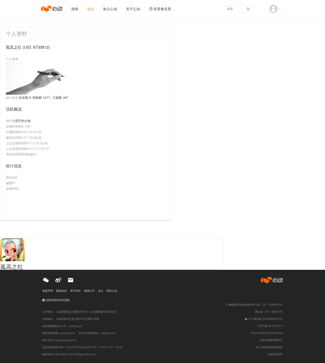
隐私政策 (61, 290)
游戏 (74, 8)
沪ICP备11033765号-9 (270, 326)
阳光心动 (112, 290)
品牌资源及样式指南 (58, 300)
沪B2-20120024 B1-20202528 (266, 333)
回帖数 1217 (41, 97)
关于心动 (133, 8)
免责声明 (47, 290)
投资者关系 (162, 8)
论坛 (90, 8)
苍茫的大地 (23, 120)
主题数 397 (60, 97)
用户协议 (75, 290)
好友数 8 (25, 97)
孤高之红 (11, 266)
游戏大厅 (89, 290)
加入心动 (110, 8)
